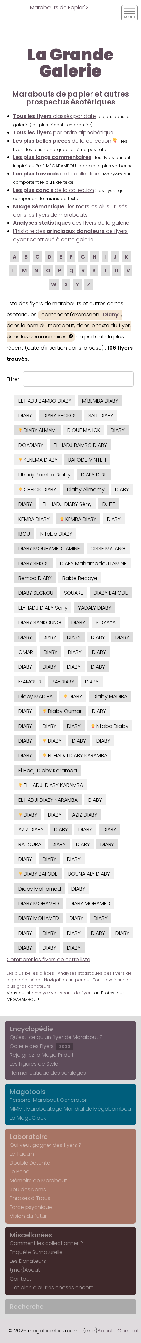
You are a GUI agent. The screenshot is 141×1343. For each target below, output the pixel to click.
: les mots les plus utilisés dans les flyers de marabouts (70, 211)
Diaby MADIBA (35, 696)
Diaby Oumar (64, 711)
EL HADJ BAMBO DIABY (44, 401)
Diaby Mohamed (39, 888)
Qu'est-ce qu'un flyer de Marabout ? (56, 1037)
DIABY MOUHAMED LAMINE (49, 548)
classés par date (54, 116)
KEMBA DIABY (34, 519)
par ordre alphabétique (63, 132)
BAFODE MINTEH (87, 460)
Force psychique (31, 1207)
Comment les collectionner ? (46, 1243)
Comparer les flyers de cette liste (48, 959)
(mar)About (25, 1270)
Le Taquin (22, 1154)
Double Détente (30, 1163)
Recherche (27, 1306)
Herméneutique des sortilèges (48, 1073)
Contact (20, 1279)
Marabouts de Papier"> (59, 7)
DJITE (108, 504)
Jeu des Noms (28, 1189)
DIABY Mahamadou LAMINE (93, 563)
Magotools (28, 1091)
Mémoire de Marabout (38, 1180)
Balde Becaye (79, 578)
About (105, 1330)
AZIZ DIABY (84, 815)
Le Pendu (21, 1171)
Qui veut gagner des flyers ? (45, 1145)
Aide (35, 980)
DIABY (25, 415)
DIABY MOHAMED (38, 903)
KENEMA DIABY (40, 460)
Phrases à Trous (30, 1198)
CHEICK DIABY (39, 489)
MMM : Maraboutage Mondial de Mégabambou (70, 1109)
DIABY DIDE (94, 474)
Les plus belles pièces (30, 973)
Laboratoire (29, 1136)
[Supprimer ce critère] (70, 337)
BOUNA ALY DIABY (89, 874)
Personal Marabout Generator (48, 1100)
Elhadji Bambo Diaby (44, 474)
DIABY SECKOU (60, 415)
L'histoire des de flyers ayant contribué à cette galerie (70, 235)
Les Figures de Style (34, 1064)
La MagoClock (28, 1118)
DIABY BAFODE (111, 593)
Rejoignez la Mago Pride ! (41, 1055)
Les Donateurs (28, 1261)
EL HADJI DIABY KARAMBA (77, 755)
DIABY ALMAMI (39, 430)
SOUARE (73, 593)
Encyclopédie (31, 1028)
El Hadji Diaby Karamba (47, 770)
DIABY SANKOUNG (39, 622)
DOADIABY (30, 445)
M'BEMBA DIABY (100, 401)
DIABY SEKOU (34, 563)
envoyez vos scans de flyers (62, 993)
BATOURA (29, 844)
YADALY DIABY (94, 608)
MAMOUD (29, 681)
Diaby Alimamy (86, 489)
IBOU (24, 534)
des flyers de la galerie (71, 223)
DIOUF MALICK (83, 430)
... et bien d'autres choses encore (52, 1287)
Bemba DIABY (35, 578)
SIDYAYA (106, 622)
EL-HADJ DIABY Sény (67, 504)
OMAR (25, 652)
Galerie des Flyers (40, 1046)
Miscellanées (31, 1234)
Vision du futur (28, 1216)
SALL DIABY (100, 415)
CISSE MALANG (108, 548)
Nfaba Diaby (112, 726)
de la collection (62, 141)
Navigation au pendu (66, 980)
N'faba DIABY (56, 534)
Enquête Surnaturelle (36, 1252)
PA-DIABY (63, 681)
